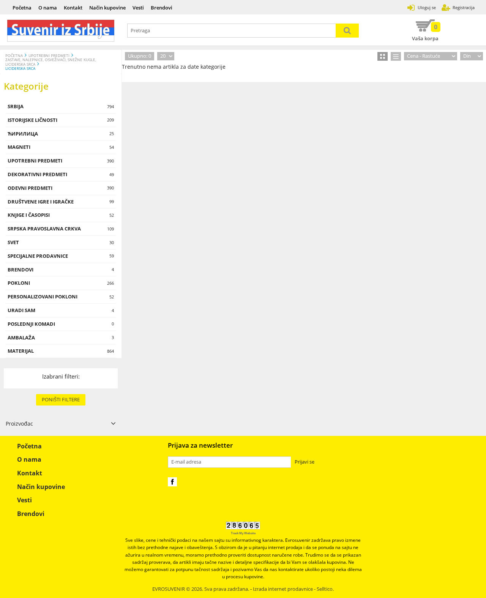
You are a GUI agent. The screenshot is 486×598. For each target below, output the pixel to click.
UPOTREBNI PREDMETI (48, 55)
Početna (22, 7)
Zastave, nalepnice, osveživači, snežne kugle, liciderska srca (50, 62)
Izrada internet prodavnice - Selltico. (293, 589)
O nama (47, 7)
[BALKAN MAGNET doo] (61, 31)
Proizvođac (19, 423)
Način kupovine (107, 7)
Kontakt (73, 7)
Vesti (138, 7)
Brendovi (161, 7)
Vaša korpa (425, 32)
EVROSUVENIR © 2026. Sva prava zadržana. (200, 589)
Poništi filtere (61, 399)
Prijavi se (304, 462)
